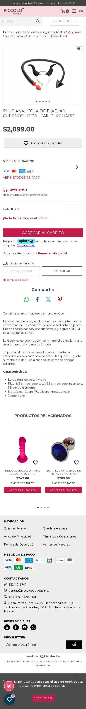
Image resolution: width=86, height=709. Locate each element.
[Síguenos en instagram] (7, 627)
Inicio (6, 32)
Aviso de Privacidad (17, 536)
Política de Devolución (19, 544)
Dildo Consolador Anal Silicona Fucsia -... (22, 472)
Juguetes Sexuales (26, 32)
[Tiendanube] (43, 657)
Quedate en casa (55, 528)
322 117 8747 (17, 584)
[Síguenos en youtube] (25, 627)
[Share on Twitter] (48, 300)
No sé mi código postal (16, 279)
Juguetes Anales (53, 32)
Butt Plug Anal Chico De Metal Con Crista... (63, 472)
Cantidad (11, 209)
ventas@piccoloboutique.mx (29, 590)
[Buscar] (38, 21)
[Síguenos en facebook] (16, 627)
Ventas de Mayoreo (56, 544)
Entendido (43, 698)
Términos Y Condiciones (59, 536)
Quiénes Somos (15, 528)
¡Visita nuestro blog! (22, 597)
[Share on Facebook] (37, 300)
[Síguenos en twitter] (33, 627)
